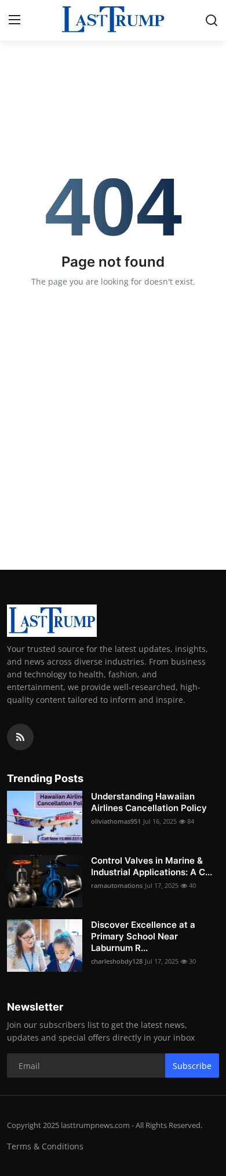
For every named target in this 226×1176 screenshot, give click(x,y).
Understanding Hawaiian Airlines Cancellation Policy (149, 802)
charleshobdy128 (117, 961)
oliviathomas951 (116, 821)
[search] (211, 20)
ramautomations (117, 885)
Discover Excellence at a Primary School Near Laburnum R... (143, 936)
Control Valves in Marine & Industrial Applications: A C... (151, 866)
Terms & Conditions (45, 1146)
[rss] (20, 737)
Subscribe (192, 1065)
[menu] (14, 20)
